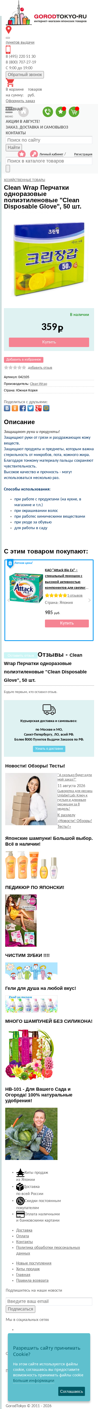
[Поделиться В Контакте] (7, 408)
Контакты (24, 1242)
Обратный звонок (25, 74)
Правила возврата (32, 1281)
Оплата (22, 1236)
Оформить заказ (20, 101)
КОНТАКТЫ (16, 133)
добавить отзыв (40, 368)
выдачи (20, 43)
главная (14, 109)
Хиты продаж (28, 1269)
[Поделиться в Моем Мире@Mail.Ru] (46, 408)
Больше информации (33, 1380)
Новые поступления (33, 1263)
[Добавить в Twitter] (30, 408)
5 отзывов (75, 596)
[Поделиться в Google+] (38, 408)
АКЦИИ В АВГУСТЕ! (23, 122)
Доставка (24, 1230)
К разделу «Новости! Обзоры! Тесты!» (74, 821)
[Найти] (8, 168)
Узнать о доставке (49, 749)
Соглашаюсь (71, 1391)
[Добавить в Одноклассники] (15, 408)
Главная (23, 1275)
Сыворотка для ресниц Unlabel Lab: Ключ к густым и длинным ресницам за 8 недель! (75, 800)
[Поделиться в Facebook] (23, 408)
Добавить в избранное (23, 360)
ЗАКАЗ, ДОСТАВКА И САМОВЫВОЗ (37, 127)
